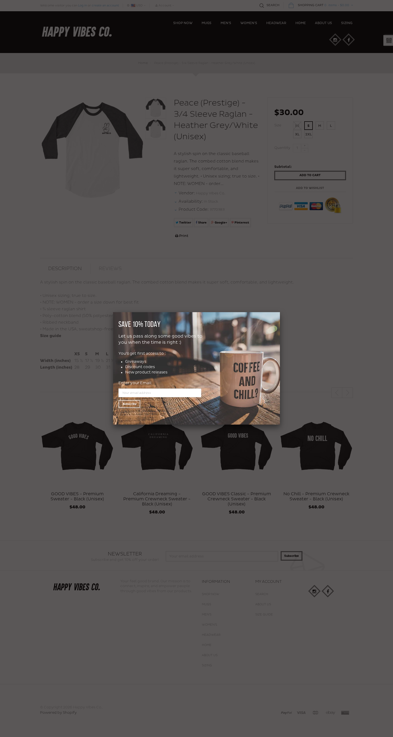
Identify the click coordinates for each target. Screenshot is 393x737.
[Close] (280, 312)
